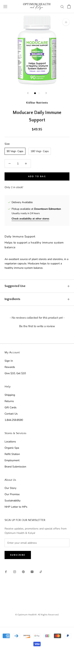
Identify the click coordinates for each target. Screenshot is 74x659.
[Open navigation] (5, 6)
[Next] (46, 93)
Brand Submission (15, 466)
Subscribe (17, 555)
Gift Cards (11, 407)
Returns (9, 401)
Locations (10, 441)
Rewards (10, 367)
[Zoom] (66, 22)
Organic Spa (12, 448)
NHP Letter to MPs (16, 507)
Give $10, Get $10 (15, 373)
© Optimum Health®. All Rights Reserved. (37, 614)
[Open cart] (69, 6)
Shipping (10, 395)
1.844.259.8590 (14, 420)
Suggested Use (15, 286)
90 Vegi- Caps (15, 151)
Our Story (10, 488)
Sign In (9, 361)
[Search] (62, 6)
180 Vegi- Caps (40, 151)
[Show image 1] (35, 93)
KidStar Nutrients (37, 102)
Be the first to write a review (37, 326)
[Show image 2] (39, 93)
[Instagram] (14, 571)
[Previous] (27, 93)
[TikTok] (40, 571)
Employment (12, 460)
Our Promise (12, 494)
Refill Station (12, 454)
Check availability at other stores (30, 218)
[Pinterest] (23, 571)
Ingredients (12, 299)
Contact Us (11, 414)
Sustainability (12, 500)
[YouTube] (32, 571)
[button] (37, 325)
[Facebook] (6, 571)
